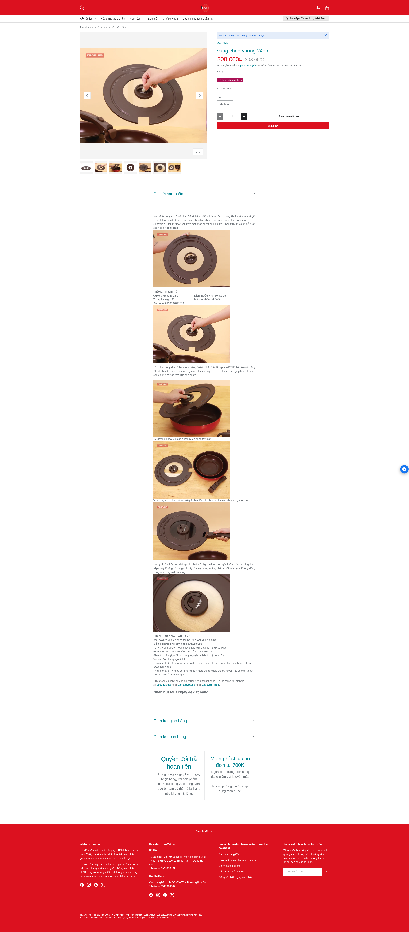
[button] (327, 8)
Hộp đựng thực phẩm (113, 18)
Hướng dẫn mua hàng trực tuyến (237, 860)
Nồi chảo (135, 18)
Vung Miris (222, 43)
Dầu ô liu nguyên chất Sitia (198, 18)
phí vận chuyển (248, 65)
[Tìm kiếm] (81, 7)
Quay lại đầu (203, 831)
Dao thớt (153, 18)
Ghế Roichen (170, 18)
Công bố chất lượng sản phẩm (236, 877)
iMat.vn (84, 915)
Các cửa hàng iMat (229, 854)
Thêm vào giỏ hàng (289, 116)
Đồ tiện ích (86, 18)
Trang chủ (84, 27)
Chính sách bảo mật (230, 865)
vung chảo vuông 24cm (116, 27)
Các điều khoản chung (231, 871)
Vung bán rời (97, 27)
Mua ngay (273, 126)
